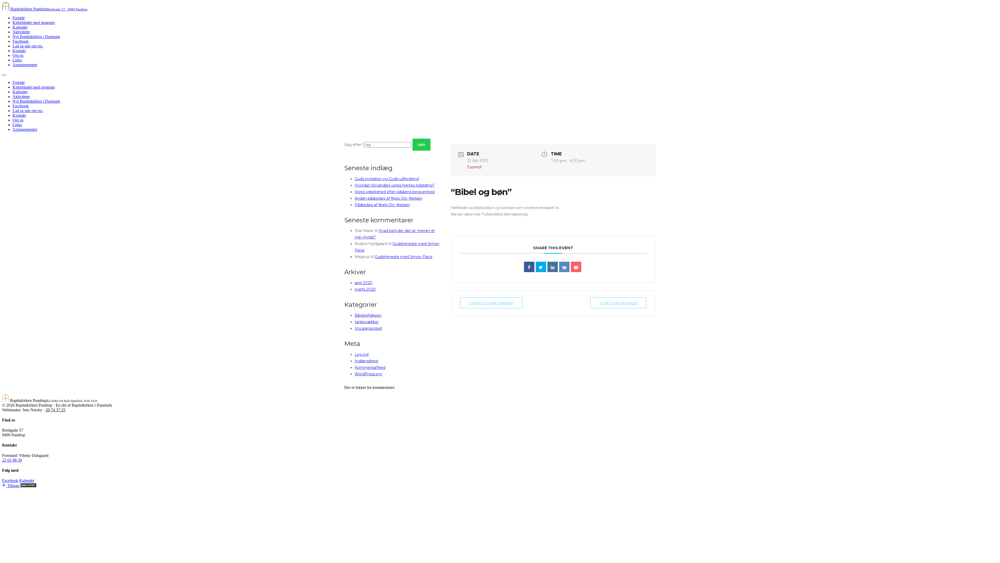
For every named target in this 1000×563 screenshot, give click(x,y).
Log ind (361, 354)
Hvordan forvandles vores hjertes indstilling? (395, 185)
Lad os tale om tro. (27, 46)
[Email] (576, 267)
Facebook (20, 41)
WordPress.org (368, 374)
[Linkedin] (552, 267)
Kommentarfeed (370, 367)
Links (17, 60)
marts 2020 (365, 289)
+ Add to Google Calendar (491, 303)
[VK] (564, 267)
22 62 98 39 (12, 460)
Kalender (20, 27)
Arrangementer (24, 65)
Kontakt (19, 50)
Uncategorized (368, 328)
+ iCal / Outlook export (618, 303)
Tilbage (13, 486)
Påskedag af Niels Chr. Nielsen (382, 205)
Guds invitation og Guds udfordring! (387, 178)
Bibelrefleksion (368, 315)
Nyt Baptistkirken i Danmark (36, 36)
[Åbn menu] (4, 75)
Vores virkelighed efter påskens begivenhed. (395, 191)
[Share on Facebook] (529, 267)
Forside (18, 18)
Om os (17, 55)
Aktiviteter (21, 32)
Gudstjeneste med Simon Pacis (403, 256)
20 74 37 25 (55, 410)
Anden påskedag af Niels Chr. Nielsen (388, 198)
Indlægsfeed (366, 361)
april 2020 (363, 282)
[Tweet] (541, 267)
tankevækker (367, 322)
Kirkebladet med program (33, 22)
